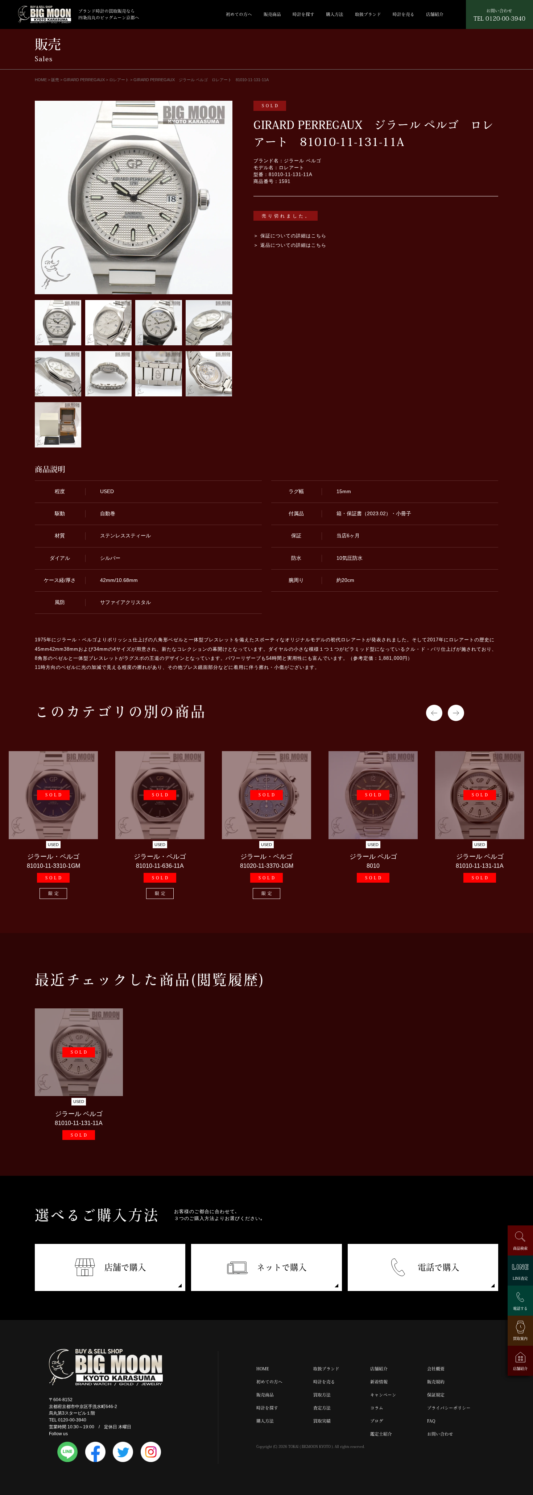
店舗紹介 (434, 14)
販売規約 (436, 1382)
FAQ (431, 1421)
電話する (520, 1308)
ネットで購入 (282, 1267)
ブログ (376, 1421)
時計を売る (403, 14)
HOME (262, 1369)
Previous (434, 713)
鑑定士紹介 (381, 1434)
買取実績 (322, 1421)
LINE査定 (520, 1278)
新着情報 (379, 1382)
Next (456, 713)
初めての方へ (239, 14)
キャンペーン (383, 1395)
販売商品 (272, 14)
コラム (376, 1408)
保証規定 (436, 1395)
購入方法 (334, 14)
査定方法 (322, 1408)
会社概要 (436, 1369)
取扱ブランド (368, 14)
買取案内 (520, 1338)
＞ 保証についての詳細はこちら (289, 235)
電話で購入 (438, 1267)
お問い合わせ (440, 1434)
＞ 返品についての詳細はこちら (289, 245)
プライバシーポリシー (449, 1408)
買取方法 (322, 1395)
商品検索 (520, 1248)
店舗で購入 (125, 1267)
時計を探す (303, 14)
